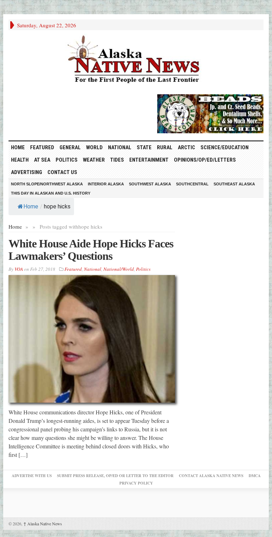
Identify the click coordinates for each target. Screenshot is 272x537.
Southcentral (192, 184)
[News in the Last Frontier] (136, 60)
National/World (118, 269)
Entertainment (149, 160)
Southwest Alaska (150, 184)
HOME (18, 147)
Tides (117, 160)
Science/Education (224, 147)
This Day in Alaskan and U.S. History (50, 193)
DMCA (255, 476)
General (70, 147)
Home (30, 206)
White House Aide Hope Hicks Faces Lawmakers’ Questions (90, 249)
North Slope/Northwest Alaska (47, 184)
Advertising (26, 172)
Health (20, 160)
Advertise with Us (32, 476)
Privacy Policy (136, 483)
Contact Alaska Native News (211, 476)
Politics (67, 160)
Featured (42, 147)
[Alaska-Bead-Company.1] (210, 112)
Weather (94, 160)
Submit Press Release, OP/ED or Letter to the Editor (115, 476)
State (144, 147)
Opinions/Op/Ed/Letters (205, 160)
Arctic (186, 147)
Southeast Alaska (234, 184)
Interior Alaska (106, 184)
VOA (19, 269)
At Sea (42, 160)
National (119, 147)
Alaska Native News (42, 523)
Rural (164, 147)
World (94, 147)
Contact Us (62, 172)
